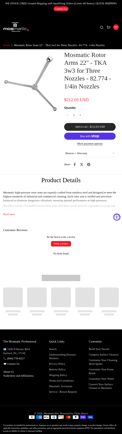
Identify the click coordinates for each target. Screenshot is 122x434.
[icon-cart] (108, 27)
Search (53, 349)
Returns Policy (57, 369)
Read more (9, 214)
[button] (90, 127)
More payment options (90, 143)
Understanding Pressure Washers (62, 356)
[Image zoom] (30, 81)
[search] (101, 27)
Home (6, 45)
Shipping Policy (58, 375)
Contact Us (61, 8)
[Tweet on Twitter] (81, 164)
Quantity (70, 107)
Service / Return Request (63, 391)
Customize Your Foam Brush (101, 371)
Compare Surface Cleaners (104, 354)
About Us (8, 371)
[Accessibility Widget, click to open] (116, 217)
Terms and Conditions (61, 380)
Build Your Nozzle (99, 349)
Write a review (61, 243)
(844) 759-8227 (16, 358)
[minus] (67, 115)
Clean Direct (81, 413)
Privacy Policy (57, 363)
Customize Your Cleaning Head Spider (103, 362)
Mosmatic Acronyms (60, 386)
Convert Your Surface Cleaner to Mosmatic (101, 386)
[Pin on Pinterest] (88, 164)
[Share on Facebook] (74, 164)
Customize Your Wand (101, 378)
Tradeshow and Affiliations (18, 375)
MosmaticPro (51, 413)
